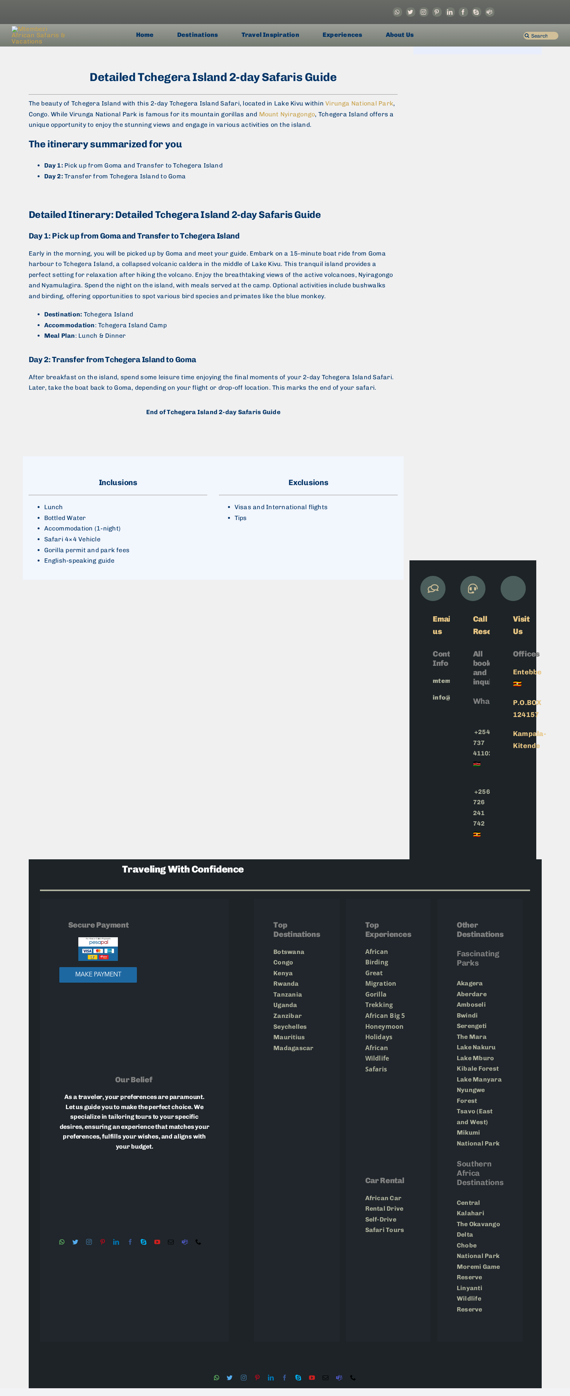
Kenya (283, 973)
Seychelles (290, 1026)
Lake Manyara (479, 1079)
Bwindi (468, 1015)
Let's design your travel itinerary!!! (213, 439)
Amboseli (472, 1004)
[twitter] (410, 12)
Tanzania (288, 994)
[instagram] (423, 12)
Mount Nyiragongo (287, 114)
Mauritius (289, 1037)
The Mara (472, 1036)
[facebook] (463, 12)
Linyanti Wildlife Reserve (469, 1298)
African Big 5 (385, 1015)
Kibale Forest (478, 1068)
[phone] (198, 1242)
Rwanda (286, 983)
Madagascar (293, 1048)
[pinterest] (437, 12)
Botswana (288, 951)
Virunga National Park (359, 103)
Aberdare (472, 994)
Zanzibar (287, 1015)
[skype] (476, 12)
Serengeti (472, 1026)
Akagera (470, 983)
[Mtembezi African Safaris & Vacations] (41, 29)
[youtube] (157, 1242)
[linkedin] (450, 12)
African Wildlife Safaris (377, 1058)
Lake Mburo (475, 1058)
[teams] (489, 12)
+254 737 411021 (485, 742)
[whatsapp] (397, 12)
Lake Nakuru (476, 1047)
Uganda (285, 1005)
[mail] (171, 1242)
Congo (283, 962)
